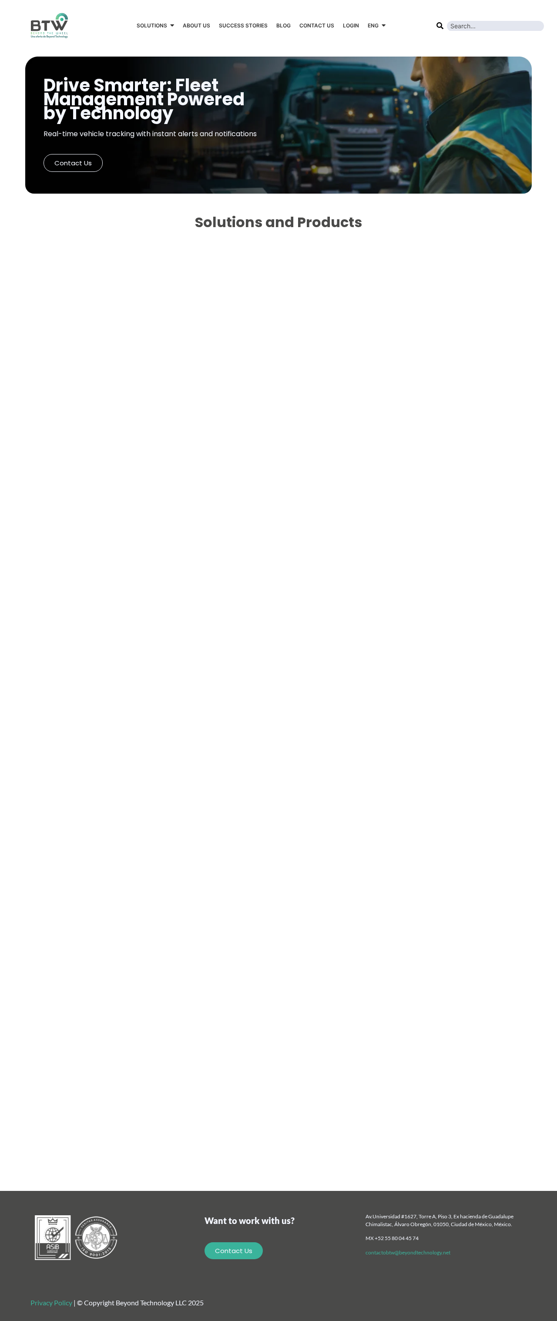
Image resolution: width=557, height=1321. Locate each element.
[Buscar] (439, 24)
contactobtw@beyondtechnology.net (408, 1252)
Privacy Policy (51, 1302)
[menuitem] (377, 25)
